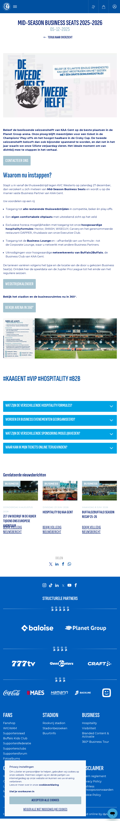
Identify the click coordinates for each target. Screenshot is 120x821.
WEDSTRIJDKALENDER (19, 283)
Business (91, 715)
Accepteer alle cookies (45, 800)
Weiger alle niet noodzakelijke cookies (45, 809)
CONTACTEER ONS (16, 160)
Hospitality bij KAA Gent (58, 512)
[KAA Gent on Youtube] (69, 585)
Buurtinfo (49, 733)
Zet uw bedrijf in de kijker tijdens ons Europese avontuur (19, 521)
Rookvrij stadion (54, 723)
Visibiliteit (89, 728)
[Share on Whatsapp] (69, 564)
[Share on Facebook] (63, 564)
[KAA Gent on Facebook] (75, 585)
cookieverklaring (49, 784)
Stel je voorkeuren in (21, 791)
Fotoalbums (11, 758)
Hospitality (89, 723)
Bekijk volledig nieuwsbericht (12, 529)
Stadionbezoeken (55, 728)
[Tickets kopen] (93, 6)
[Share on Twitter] (50, 564)
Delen (59, 558)
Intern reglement (94, 776)
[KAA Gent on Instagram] (44, 585)
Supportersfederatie (17, 743)
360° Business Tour (95, 741)
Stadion (50, 715)
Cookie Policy (91, 794)
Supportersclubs (14, 748)
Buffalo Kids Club (15, 738)
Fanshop (9, 723)
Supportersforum (15, 753)
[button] (60, 406)
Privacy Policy (92, 781)
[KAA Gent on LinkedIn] (56, 585)
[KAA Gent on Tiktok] (50, 585)
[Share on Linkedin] (57, 564)
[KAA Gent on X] (63, 585)
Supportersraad (14, 733)
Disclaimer (93, 768)
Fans (7, 715)
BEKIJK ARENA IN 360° (19, 307)
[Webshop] (104, 6)
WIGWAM (10, 728)
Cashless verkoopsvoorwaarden (97, 788)
